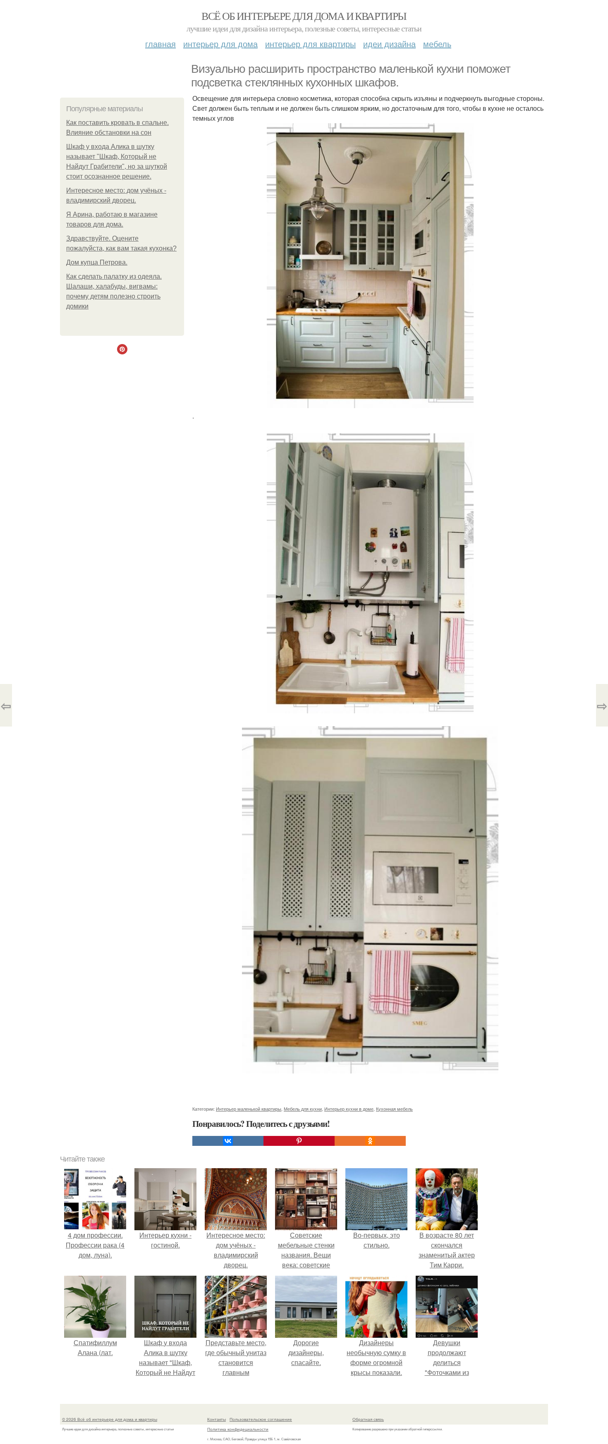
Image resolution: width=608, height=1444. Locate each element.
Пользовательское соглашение (261, 1419)
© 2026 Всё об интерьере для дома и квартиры (109, 1419)
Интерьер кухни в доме (348, 1108)
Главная (160, 44)
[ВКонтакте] (227, 1141)
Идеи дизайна (389, 44)
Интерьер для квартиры (310, 44)
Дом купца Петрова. (96, 262)
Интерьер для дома (220, 44)
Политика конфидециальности (237, 1429)
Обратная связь (368, 1419)
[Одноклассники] (370, 1141)
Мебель (437, 44)
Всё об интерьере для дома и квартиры (303, 16)
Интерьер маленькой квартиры (248, 1108)
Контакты (216, 1419)
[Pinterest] (299, 1141)
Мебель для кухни (303, 1108)
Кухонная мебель (394, 1108)
